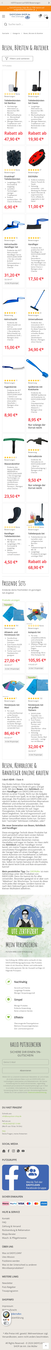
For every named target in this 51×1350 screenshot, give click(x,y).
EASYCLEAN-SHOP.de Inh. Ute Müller (30, 1345)
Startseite (5, 33)
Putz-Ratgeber (9, 1287)
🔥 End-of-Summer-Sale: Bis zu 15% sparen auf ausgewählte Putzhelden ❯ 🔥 (25, 9)
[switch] (6, 1323)
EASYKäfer (35, 871)
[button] (39, 16)
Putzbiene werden (11, 1260)
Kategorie (16, 33)
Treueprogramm (10, 1290)
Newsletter (7, 1283)
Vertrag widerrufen (11, 1313)
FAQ (3, 1131)
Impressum (7, 1306)
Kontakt (6, 1218)
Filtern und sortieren (19, 58)
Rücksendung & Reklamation (16, 1230)
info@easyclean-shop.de (11, 1116)
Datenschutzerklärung (13, 1317)
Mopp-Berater (9, 1234)
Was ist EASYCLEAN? (12, 1253)
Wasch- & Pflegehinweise (14, 1237)
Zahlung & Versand (11, 1226)
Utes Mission (8, 1256)
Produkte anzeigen (11, 600)
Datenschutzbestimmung (37, 1092)
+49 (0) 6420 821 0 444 (11, 1123)
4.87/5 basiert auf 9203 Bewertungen (25, 3)
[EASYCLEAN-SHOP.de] (20, 16)
